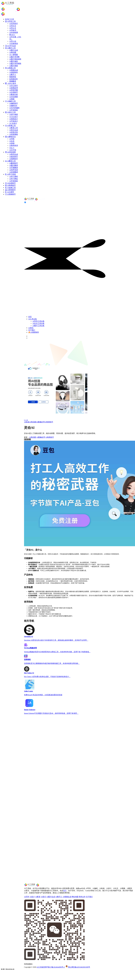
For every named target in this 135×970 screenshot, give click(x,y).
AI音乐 (43, 897)
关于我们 (31, 330)
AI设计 (32, 897)
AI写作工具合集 (38, 321)
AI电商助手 (49, 422)
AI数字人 (58, 897)
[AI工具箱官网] (35, 200)
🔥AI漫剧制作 (33, 332)
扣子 (65, 890)
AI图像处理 (40, 422)
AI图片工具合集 (38, 325)
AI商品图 (32, 422)
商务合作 (82, 897)
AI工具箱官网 (42, 967)
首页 (30, 317)
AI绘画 (26, 422)
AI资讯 (30, 328)
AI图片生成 (50, 897)
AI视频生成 (67, 897)
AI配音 (37, 897)
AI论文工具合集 (38, 323)
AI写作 (26, 897)
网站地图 (75, 897)
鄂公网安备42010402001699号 (79, 967)
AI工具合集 (32, 319)
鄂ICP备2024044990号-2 (56, 967)
